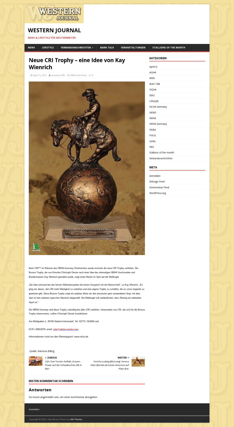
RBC (151, 146)
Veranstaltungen (133, 47)
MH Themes (76, 419)
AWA (152, 78)
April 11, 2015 (40, 75)
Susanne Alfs (58, 75)
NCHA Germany (158, 106)
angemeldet (46, 397)
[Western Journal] (54, 21)
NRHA (152, 118)
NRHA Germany (79, 75)
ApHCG (153, 66)
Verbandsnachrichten (76, 47)
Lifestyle (48, 47)
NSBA (152, 129)
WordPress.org (157, 193)
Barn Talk (107, 47)
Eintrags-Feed (157, 181)
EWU (152, 95)
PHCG (152, 135)
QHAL (152, 141)
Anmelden (155, 175)
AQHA (152, 72)
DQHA (152, 89)
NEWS (31, 47)
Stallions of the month (168, 47)
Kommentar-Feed (159, 187)
